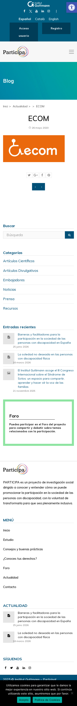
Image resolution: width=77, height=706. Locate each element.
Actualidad (10, 577)
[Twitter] (11, 668)
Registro (56, 28)
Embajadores (14, 280)
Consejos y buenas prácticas (23, 549)
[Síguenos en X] (30, 11)
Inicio (6, 530)
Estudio (8, 540)
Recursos (10, 308)
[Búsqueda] (69, 235)
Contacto (9, 587)
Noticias (9, 289)
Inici (5, 106)
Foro (6, 568)
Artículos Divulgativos (20, 270)
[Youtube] (36, 11)
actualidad (20, 106)
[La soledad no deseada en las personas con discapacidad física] (9, 357)
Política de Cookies (47, 699)
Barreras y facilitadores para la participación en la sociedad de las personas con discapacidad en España (44, 338)
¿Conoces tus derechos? (20, 559)
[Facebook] (24, 11)
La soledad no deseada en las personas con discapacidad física (45, 356)
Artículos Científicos (18, 261)
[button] (71, 7)
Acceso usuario (24, 32)
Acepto (24, 699)
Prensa (8, 299)
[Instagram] (48, 11)
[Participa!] (16, 469)
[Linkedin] (42, 11)
